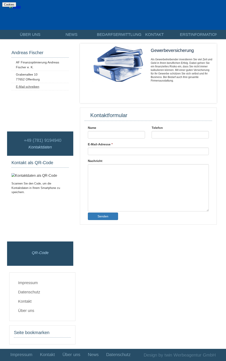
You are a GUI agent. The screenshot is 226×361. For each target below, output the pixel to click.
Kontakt (154, 34)
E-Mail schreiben (27, 86)
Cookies (9, 4)
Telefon (157, 127)
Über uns (30, 34)
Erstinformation (198, 34)
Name (92, 127)
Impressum (28, 283)
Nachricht (95, 161)
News (71, 34)
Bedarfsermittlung (115, 34)
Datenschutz (29, 292)
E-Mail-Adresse (100, 144)
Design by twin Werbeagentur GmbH (180, 355)
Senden (103, 216)
